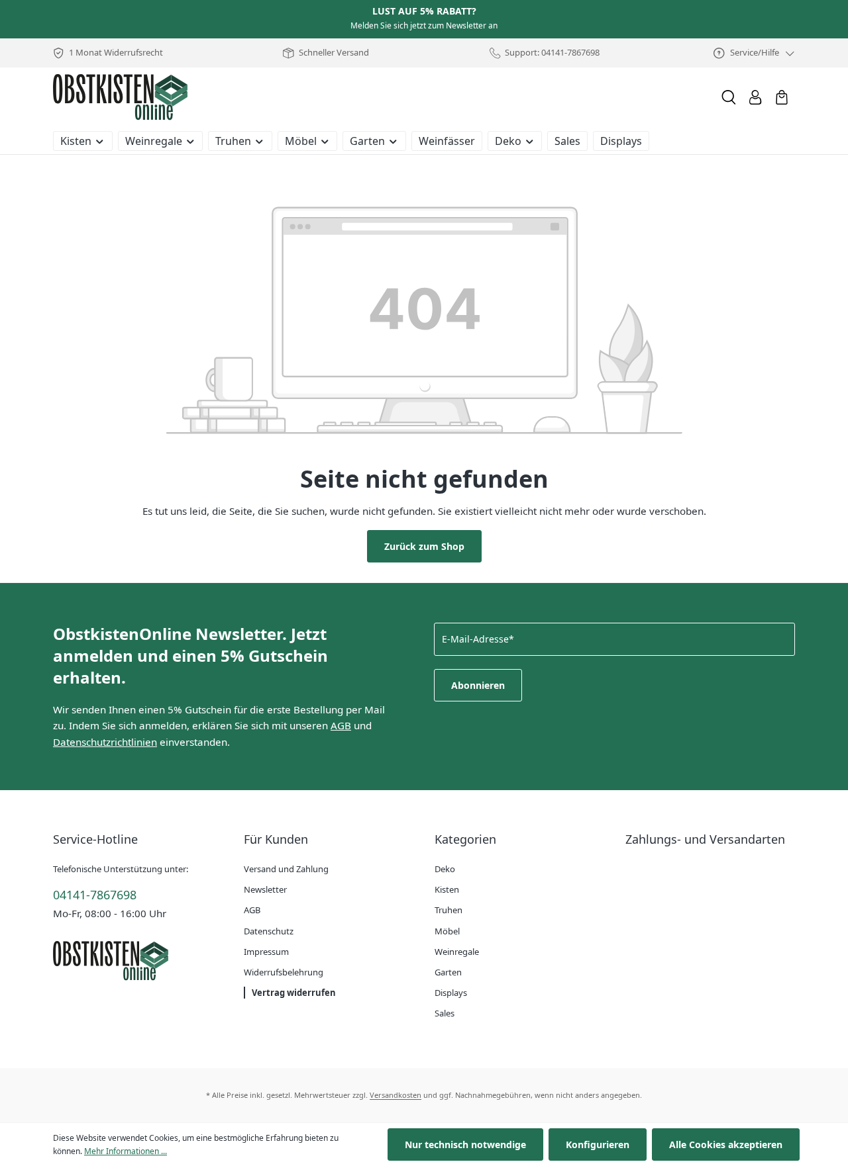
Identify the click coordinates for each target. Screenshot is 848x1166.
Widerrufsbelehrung (283, 972)
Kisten (447, 889)
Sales (444, 1013)
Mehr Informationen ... (125, 1151)
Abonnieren (478, 685)
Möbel (447, 931)
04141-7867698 (94, 895)
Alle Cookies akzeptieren (725, 1144)
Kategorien (465, 839)
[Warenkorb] (781, 97)
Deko (445, 869)
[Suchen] (729, 97)
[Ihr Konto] (755, 97)
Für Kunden (276, 839)
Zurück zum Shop (424, 546)
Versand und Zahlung (286, 869)
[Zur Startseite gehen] (120, 97)
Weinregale (457, 952)
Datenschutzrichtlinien (105, 741)
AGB (341, 725)
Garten (448, 972)
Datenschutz (268, 931)
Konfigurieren (597, 1144)
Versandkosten (395, 1095)
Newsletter (265, 889)
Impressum (266, 952)
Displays (451, 993)
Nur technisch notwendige (465, 1144)
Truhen (448, 910)
